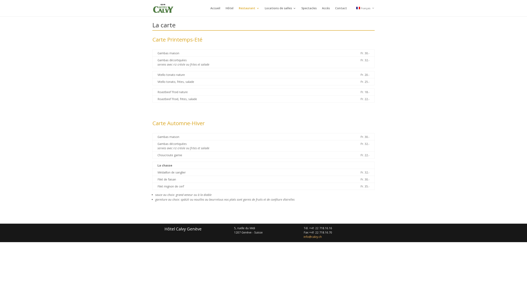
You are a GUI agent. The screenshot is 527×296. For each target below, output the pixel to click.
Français (366, 8)
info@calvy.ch (313, 237)
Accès (326, 8)
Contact (341, 8)
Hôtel (229, 8)
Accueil (215, 8)
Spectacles (309, 8)
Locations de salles (278, 8)
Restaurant (247, 8)
